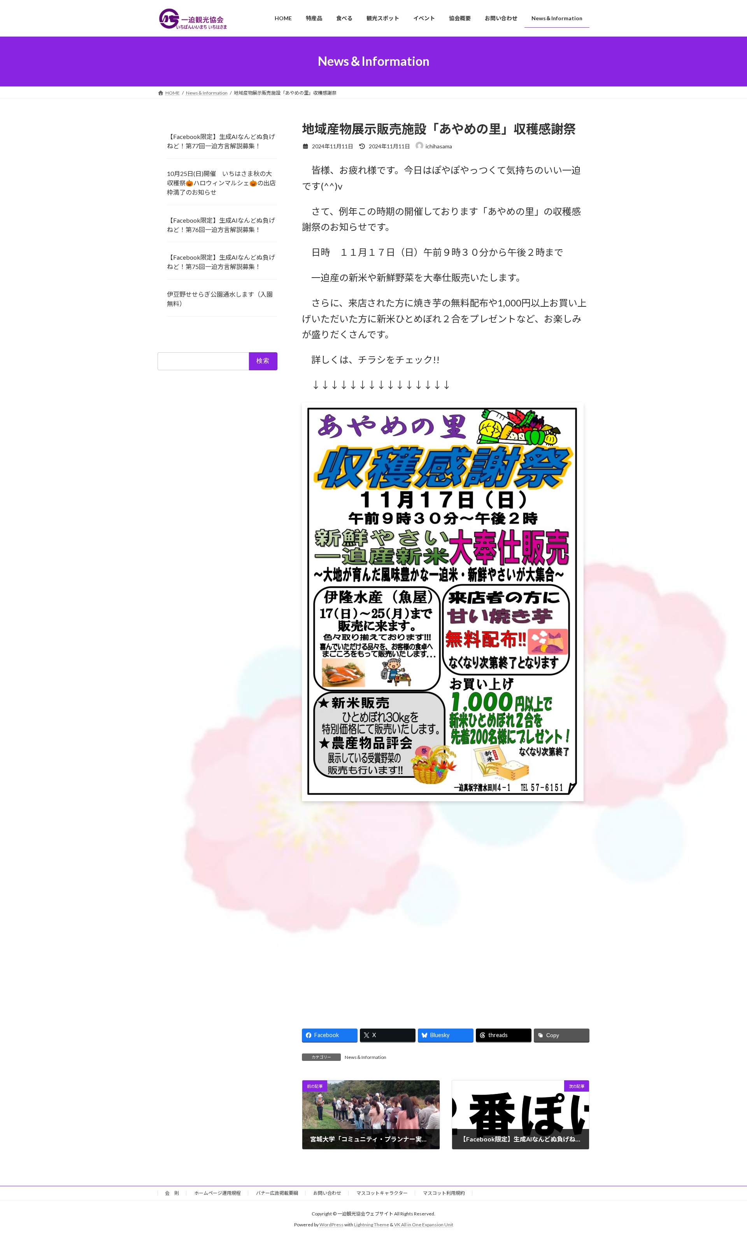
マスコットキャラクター (382, 1193)
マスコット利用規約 (444, 1193)
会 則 (172, 1193)
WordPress (331, 1224)
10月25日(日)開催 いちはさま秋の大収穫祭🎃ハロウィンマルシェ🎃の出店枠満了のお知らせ (221, 183)
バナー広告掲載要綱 (277, 1193)
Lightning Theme (371, 1224)
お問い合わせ (327, 1193)
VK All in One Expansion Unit (423, 1224)
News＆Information (365, 1057)
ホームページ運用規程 (217, 1193)
